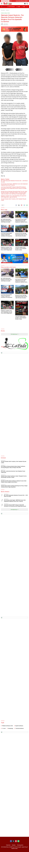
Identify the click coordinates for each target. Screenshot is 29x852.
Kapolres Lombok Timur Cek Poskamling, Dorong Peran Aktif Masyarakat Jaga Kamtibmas (13, 196)
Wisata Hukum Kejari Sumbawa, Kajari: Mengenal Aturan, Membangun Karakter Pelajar (14, 476)
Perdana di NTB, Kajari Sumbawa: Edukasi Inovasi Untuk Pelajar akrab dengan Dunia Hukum (13, 481)
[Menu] (2, 3)
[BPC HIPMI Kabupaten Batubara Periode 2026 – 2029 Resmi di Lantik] (7, 214)
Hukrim (2, 13)
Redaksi (14, 845)
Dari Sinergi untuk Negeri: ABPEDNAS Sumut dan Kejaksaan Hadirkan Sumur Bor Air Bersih (14, 184)
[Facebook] (11, 841)
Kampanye (10, 728)
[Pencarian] (27, 4)
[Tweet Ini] (19, 205)
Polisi (8, 13)
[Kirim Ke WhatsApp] (27, 205)
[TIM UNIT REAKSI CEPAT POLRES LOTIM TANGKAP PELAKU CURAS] (21, 242)
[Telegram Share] (24, 205)
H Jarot (4, 728)
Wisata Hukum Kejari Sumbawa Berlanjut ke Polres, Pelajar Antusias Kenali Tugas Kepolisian (14, 486)
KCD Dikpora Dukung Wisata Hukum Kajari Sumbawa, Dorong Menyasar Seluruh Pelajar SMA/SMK (13, 467)
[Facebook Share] (16, 205)
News (6, 13)
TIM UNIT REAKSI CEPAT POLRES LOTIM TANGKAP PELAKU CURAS (13, 199)
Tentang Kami (20, 845)
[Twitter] (13, 841)
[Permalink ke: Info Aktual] (2, 24)
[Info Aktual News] (7, 3)
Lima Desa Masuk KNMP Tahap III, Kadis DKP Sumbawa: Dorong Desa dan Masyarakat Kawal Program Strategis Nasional (13, 188)
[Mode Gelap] (25, 4)
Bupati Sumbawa (19, 725)
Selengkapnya (14, 334)
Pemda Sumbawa (20, 728)
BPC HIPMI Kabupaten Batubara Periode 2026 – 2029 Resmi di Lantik (14, 181)
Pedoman (8, 845)
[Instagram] (16, 841)
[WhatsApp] (18, 841)
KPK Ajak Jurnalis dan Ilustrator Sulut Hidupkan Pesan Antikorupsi (13, 472)
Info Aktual (6, 23)
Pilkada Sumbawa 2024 (7, 725)
